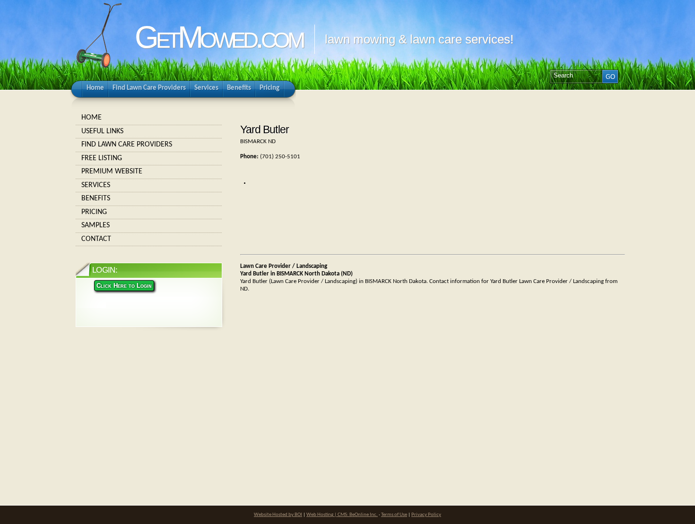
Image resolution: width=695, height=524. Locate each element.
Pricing (94, 212)
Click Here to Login (124, 285)
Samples (95, 225)
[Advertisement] (305, 381)
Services (95, 185)
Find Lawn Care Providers (126, 144)
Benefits (95, 198)
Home (91, 117)
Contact (96, 239)
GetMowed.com (218, 37)
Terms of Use (394, 514)
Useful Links (102, 131)
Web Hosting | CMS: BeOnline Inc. (342, 514)
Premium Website (111, 171)
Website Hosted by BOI (278, 514)
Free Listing (101, 158)
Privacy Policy (426, 514)
